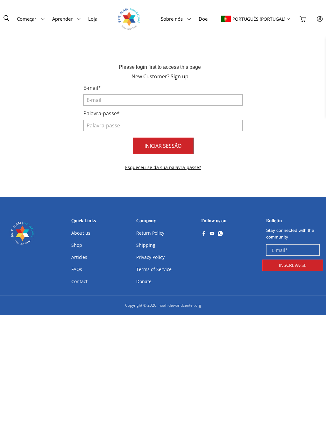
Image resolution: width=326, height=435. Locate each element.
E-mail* (92, 87)
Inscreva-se (293, 265)
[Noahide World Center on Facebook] (203, 234)
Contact (79, 281)
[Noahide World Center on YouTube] (212, 234)
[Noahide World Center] (22, 236)
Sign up (179, 76)
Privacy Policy (150, 257)
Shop (76, 245)
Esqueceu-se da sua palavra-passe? (163, 167)
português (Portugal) (258, 19)
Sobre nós (172, 19)
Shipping (145, 245)
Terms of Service (154, 269)
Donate (144, 281)
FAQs (76, 269)
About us (80, 233)
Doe (203, 19)
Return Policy (150, 233)
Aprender (62, 19)
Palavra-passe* (101, 113)
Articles (79, 257)
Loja (92, 19)
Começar (26, 19)
